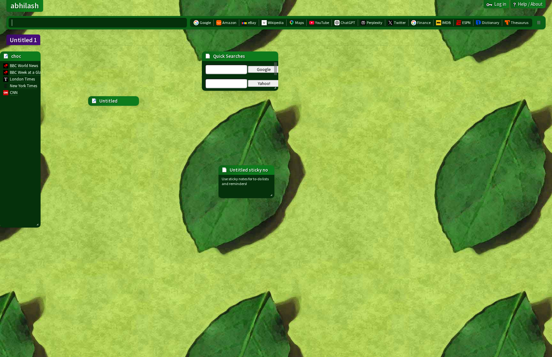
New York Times (23, 86)
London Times (22, 79)
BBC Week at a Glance (28, 72)
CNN (14, 92)
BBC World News (24, 65)
